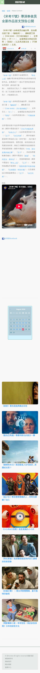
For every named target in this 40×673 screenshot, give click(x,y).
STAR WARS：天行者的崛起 (16, 108)
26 (20, 329)
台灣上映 (23, 48)
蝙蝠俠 (13, 105)
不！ (10, 112)
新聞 (8, 11)
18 (17, 326)
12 (20, 323)
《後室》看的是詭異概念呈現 (14, 405)
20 (23, 326)
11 (17, 323)
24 (14, 329)
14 (26, 323)
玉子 (7, 135)
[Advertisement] (20, 264)
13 (23, 323)
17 (14, 326)
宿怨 (7, 115)
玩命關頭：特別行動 (17, 169)
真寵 (26, 156)
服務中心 (8, 667)
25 (17, 329)
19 (20, 326)
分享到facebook (30, 26)
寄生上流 (14, 162)
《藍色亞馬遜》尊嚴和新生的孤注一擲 (18, 435)
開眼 (3, 11)
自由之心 (12, 132)
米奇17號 (7, 75)
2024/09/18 (10, 48)
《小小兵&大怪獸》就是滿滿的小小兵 (18, 529)
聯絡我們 (8, 661)
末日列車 (17, 135)
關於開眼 (8, 664)
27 (23, 329)
